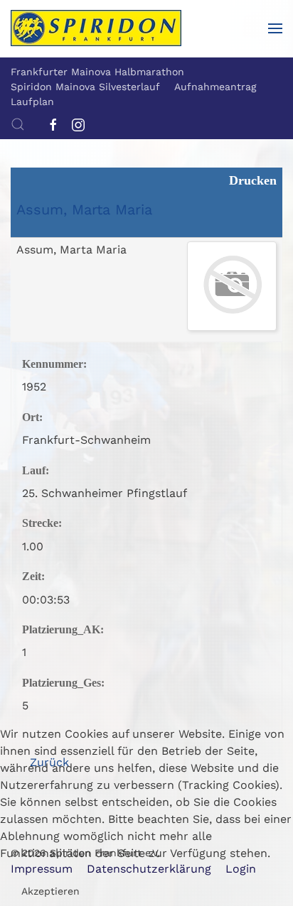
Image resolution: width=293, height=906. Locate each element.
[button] (275, 28)
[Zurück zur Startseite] (96, 28)
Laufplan (32, 101)
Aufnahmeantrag (215, 86)
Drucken (251, 180)
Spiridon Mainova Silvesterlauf (85, 86)
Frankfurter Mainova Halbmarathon (97, 71)
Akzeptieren (50, 891)
